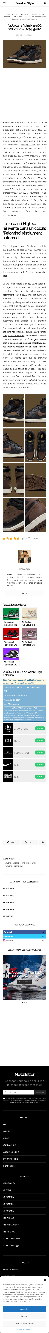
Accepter (24, 1309)
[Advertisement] (24, 96)
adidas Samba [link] (9, 1183)
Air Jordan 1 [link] (8, 1197)
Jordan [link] (6, 1131)
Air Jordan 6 (8, 916)
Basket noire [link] (9, 1276)
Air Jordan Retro (29, 863)
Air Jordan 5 (8, 909)
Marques (24, 14)
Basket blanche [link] (10, 1269)
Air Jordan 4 (8, 902)
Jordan (35, 14)
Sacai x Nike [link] (8, 1166)
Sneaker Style (24, 3)
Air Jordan (29, 672)
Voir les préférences (25, 1323)
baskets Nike (27, 144)
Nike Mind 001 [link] (9, 1232)
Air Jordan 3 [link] (8, 1204)
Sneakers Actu (11, 14)
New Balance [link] (9, 1145)
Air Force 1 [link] (8, 1190)
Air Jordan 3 (8, 895)
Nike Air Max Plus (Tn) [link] (12, 1225)
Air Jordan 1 (8, 888)
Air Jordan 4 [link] (8, 1211)
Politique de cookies (23, 1329)
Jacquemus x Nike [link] (11, 1152)
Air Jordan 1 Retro (12, 863)
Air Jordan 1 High (21, 17)
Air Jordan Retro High (14, 866)
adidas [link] (6, 1138)
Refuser (24, 1316)
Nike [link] (5, 1124)
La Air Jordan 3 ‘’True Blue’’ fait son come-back (24, 974)
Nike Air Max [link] (8, 1218)
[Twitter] (26, 593)
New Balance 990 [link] (11, 1246)
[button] (45, 1279)
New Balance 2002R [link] (12, 1239)
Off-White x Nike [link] (10, 1159)
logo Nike (36, 369)
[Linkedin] (23, 593)
